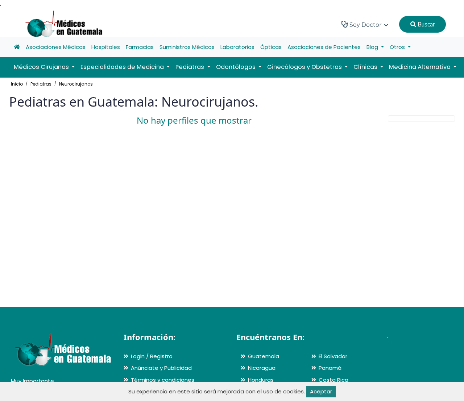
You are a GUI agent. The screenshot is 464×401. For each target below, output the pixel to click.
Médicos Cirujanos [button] (42, 67)
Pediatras (40, 84)
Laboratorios (237, 47)
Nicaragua (262, 368)
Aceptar (321, 391)
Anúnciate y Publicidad (161, 368)
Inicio (17, 84)
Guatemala (263, 356)
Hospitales (105, 47)
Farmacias (140, 47)
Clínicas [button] (366, 67)
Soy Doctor (365, 24)
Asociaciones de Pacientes (324, 47)
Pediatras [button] (190, 67)
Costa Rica (333, 380)
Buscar (425, 24)
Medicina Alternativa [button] (420, 67)
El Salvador (333, 356)
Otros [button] (398, 47)
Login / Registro (152, 356)
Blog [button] (373, 47)
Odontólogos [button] (236, 67)
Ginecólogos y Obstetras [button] (305, 67)
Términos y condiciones (162, 380)
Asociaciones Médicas (56, 47)
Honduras (261, 380)
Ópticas (271, 47)
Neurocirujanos (76, 84)
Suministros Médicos (187, 47)
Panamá (330, 368)
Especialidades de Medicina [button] (122, 67)
